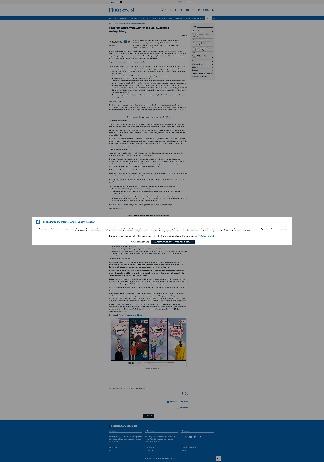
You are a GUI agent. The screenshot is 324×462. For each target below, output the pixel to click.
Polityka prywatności (208, 236)
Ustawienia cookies (140, 242)
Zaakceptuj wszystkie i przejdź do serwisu (173, 242)
